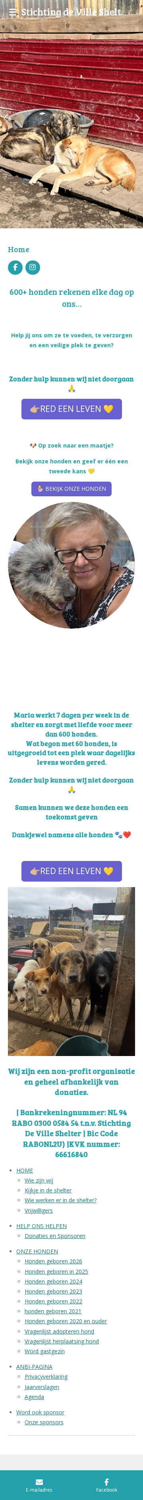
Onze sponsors (44, 1422)
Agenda (34, 1397)
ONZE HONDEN (37, 1251)
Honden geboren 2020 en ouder (66, 1321)
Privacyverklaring (46, 1376)
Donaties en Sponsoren (55, 1236)
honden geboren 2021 (53, 1311)
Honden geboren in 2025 (56, 1271)
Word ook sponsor (40, 1412)
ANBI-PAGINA (34, 1366)
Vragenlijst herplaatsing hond (62, 1341)
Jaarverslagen (42, 1387)
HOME (24, 1170)
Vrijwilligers (39, 1210)
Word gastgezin (45, 1351)
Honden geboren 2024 (53, 1281)
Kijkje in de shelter (48, 1190)
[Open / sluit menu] (12, 12)
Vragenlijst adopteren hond (59, 1331)
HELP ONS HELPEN (41, 1226)
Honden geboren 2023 (53, 1291)
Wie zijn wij (39, 1180)
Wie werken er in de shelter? (61, 1200)
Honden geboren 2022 (53, 1301)
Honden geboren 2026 (53, 1261)
